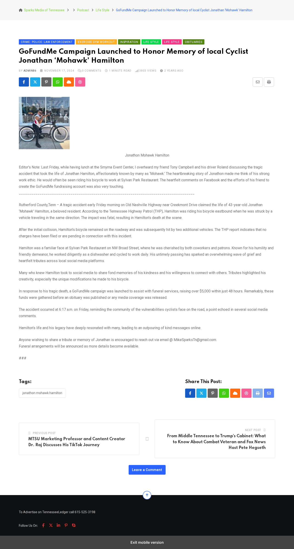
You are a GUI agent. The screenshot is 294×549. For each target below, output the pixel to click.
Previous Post (44, 433)
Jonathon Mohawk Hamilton (42, 393)
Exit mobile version (147, 542)
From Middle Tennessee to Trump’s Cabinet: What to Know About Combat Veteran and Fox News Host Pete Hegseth (216, 442)
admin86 (30, 70)
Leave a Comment (147, 470)
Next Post (253, 430)
